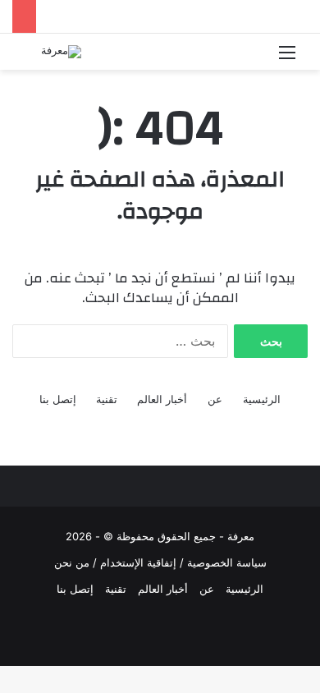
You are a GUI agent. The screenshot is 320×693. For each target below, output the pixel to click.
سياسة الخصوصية (227, 562)
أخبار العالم (162, 399)
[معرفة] (61, 51)
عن (215, 399)
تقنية (106, 399)
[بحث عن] (33, 57)
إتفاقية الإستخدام (138, 562)
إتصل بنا (57, 399)
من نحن (71, 562)
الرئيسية (262, 399)
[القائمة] (287, 57)
